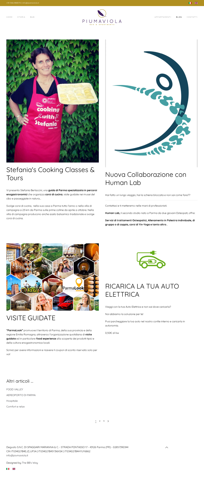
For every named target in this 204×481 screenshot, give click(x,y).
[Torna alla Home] (102, 17)
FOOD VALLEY (14, 389)
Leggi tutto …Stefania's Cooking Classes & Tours (40, 230)
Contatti (192, 17)
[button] (166, 447)
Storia (21, 17)
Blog (179, 17)
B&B (32, 17)
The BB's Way (30, 462)
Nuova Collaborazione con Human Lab (145, 178)
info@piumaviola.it (17, 455)
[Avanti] (108, 421)
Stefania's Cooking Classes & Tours (50, 173)
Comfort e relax (15, 406)
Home (9, 17)
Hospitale (12, 400)
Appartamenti (163, 17)
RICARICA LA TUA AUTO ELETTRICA (142, 290)
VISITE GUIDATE (30, 318)
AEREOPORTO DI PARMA (21, 395)
